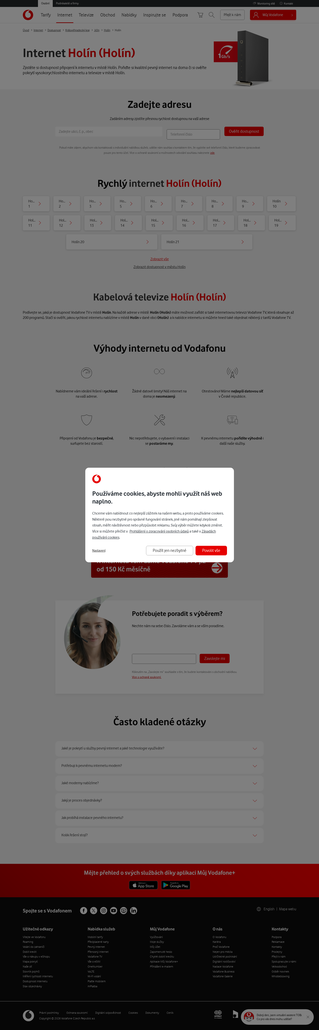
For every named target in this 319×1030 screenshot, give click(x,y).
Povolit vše (211, 550)
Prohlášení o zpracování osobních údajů (159, 531)
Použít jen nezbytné (169, 550)
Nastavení (98, 551)
